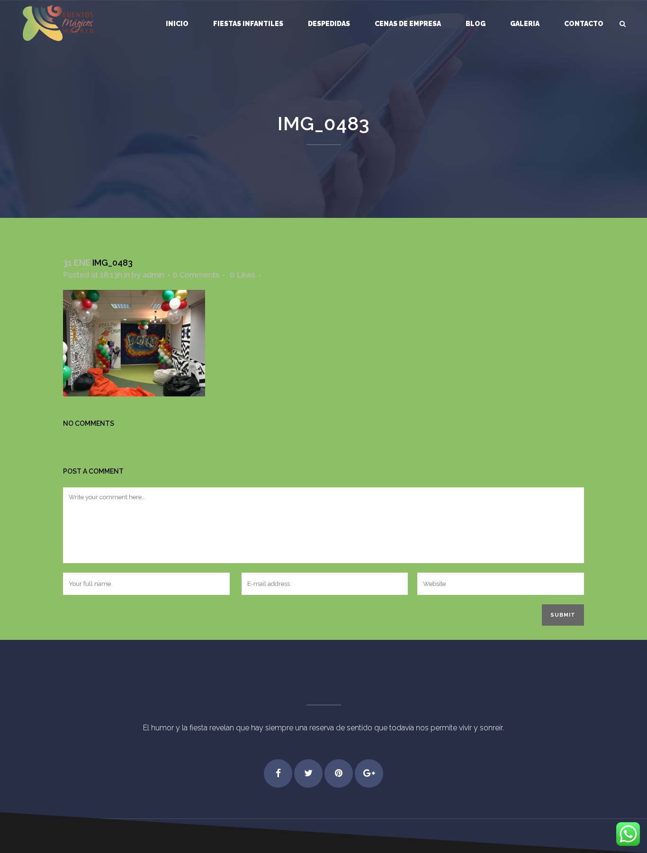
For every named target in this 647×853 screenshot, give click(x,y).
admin (153, 274)
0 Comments (196, 274)
